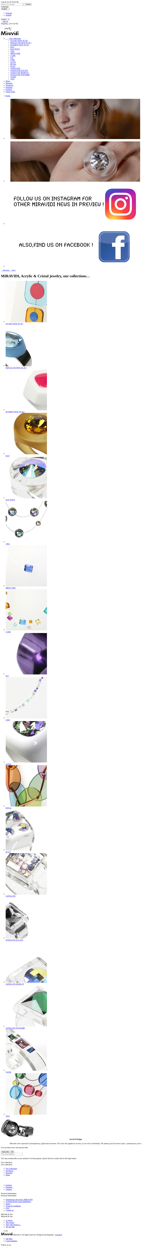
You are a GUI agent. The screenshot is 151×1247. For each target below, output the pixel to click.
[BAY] (26, 454)
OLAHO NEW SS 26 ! (19, 41)
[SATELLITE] (26, 894)
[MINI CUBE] (26, 586)
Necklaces (9, 85)
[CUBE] (26, 630)
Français (9, 13)
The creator (10, 1223)
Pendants (9, 88)
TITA (12, 79)
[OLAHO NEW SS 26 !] (26, 322)
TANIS (13, 77)
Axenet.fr (58, 1235)
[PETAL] (26, 806)
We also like (10, 1227)
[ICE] (26, 674)
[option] (78, 119)
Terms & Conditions (13, 1206)
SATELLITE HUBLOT (19, 73)
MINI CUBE (15, 53)
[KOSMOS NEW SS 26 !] (26, 410)
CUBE (13, 56)
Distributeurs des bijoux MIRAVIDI (19, 1200)
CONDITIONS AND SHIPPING (18, 1202)
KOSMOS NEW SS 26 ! (19, 45)
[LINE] (26, 718)
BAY (12, 47)
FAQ (7, 1208)
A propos (9, 1220)
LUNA (13, 62)
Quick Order (10, 92)
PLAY (12, 66)
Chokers (9, 1189)
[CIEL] (26, 542)
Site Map (9, 1239)
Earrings (9, 90)
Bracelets (9, 83)
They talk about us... (13, 1225)
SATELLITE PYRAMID (20, 75)
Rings (8, 81)
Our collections (13, 39)
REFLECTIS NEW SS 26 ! (20, 43)
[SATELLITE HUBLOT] (26, 982)
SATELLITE (15, 68)
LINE (12, 60)
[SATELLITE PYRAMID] (26, 1026)
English (8, 15)
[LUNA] (26, 762)
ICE (11, 58)
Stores (8, 1204)
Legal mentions (11, 1241)
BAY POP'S (15, 49)
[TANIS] (26, 1070)
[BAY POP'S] (26, 498)
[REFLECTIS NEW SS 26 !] (26, 366)
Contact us (10, 1210)
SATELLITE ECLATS (19, 70)
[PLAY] (26, 850)
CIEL (12, 51)
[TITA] (26, 1114)
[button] (5, 270)
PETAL (13, 64)
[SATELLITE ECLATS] (26, 938)
